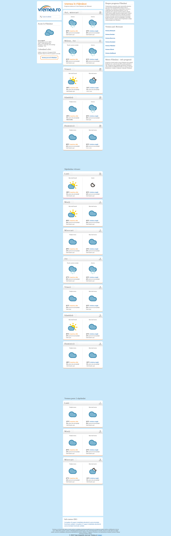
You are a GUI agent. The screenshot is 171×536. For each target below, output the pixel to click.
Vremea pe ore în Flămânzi (49, 57)
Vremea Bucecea (110, 38)
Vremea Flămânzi (110, 45)
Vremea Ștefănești (110, 53)
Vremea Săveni (109, 49)
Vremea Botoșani (110, 30)
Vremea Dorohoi (109, 34)
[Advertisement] (83, 159)
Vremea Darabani (110, 42)
